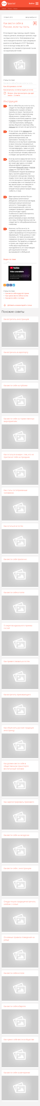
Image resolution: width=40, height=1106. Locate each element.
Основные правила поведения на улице (19, 938)
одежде (13, 121)
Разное (10, 8)
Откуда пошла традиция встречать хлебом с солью (20, 902)
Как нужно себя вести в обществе (19, 1039)
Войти (31, 3)
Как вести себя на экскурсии (16, 835)
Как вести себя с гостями (14, 298)
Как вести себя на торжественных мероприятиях (19, 420)
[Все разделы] (37, 3)
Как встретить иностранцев (16, 319)
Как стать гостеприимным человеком (15, 491)
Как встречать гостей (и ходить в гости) (18, 90)
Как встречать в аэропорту (16, 352)
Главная (4, 8)
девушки (12, 127)
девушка (26, 131)
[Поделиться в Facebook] (11, 285)
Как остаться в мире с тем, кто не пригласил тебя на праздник (19, 455)
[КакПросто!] (8, 3)
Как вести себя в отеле (14, 973)
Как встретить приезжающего (17, 694)
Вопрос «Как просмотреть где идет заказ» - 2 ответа (21, 94)
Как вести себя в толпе (14, 592)
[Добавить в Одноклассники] (4, 285)
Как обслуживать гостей (12, 86)
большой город (22, 167)
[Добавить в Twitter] (14, 285)
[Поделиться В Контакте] (8, 285)
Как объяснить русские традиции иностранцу (19, 729)
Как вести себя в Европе (15, 1006)
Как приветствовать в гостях (17, 661)
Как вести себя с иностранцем (17, 868)
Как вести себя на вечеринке (17, 1072)
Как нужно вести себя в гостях (16, 296)
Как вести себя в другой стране (17, 293)
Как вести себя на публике (15, 385)
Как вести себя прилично (15, 559)
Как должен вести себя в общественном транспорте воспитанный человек (16, 766)
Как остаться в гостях (13, 526)
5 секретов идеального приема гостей (18, 626)
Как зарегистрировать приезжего (19, 802)
